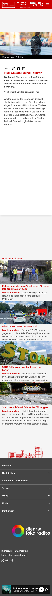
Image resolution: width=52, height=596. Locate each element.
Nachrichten (8, 473)
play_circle (41, 589)
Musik (5, 503)
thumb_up (46, 589)
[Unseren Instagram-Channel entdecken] (11, 560)
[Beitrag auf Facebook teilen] (18, 68)
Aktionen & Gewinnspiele (15, 480)
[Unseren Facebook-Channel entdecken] (7, 560)
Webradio (7, 465)
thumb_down (36, 589)
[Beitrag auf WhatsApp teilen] (13, 68)
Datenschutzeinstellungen (14, 555)
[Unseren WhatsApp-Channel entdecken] (2, 560)
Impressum (6, 551)
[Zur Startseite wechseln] (8, 4)
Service (6, 488)
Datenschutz (21, 551)
